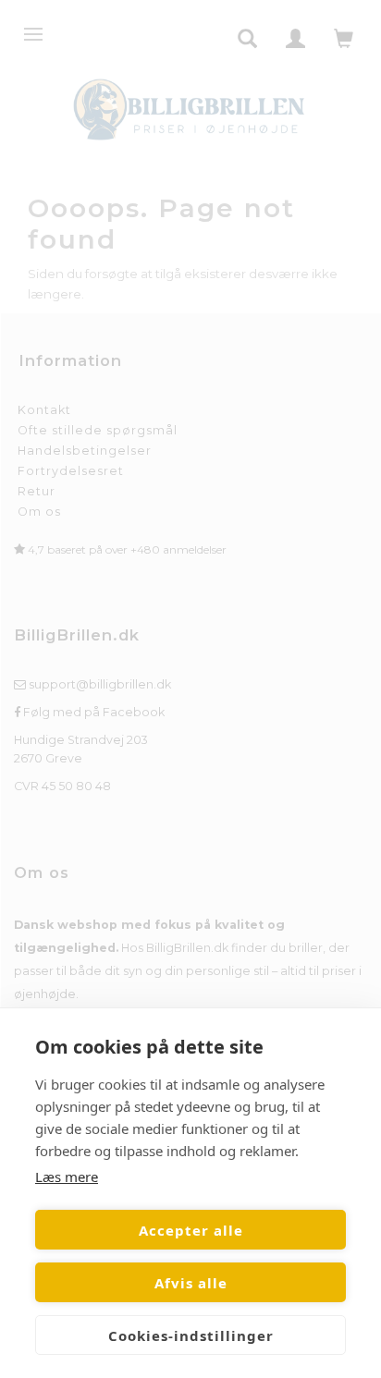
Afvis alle (190, 1283)
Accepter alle (191, 1230)
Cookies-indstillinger (191, 1335)
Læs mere (66, 1176)
